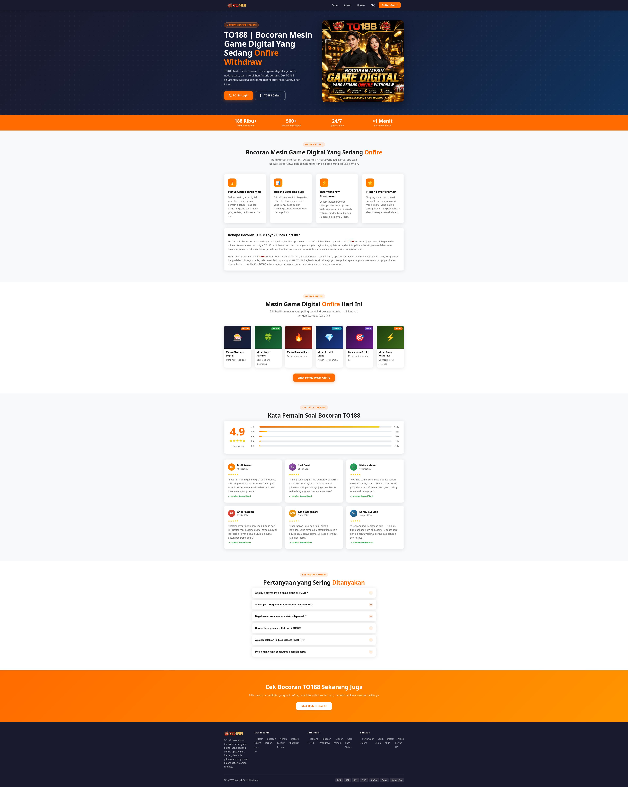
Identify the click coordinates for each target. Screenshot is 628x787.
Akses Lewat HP (399, 743)
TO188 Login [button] (240, 95)
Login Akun (379, 741)
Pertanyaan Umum (367, 741)
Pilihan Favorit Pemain (282, 743)
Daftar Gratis (389, 5)
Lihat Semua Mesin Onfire (314, 377)
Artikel (347, 5)
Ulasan (361, 5)
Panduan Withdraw (325, 741)
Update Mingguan (294, 741)
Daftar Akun (389, 741)
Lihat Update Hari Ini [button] (314, 706)
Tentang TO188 (312, 741)
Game (335, 5)
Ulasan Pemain (338, 741)
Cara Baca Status (348, 743)
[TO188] (237, 5)
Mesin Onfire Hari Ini (258, 745)
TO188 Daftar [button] (272, 95)
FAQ (373, 5)
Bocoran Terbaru (270, 741)
